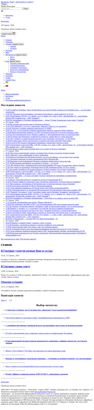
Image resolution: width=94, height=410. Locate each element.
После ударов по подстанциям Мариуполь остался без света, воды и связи (35, 366)
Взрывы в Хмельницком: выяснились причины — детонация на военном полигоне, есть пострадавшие (48, 359)
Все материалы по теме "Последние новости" (19, 239)
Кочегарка (5, 21)
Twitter (8, 78)
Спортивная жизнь (17, 66)
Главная (9, 40)
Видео (12, 59)
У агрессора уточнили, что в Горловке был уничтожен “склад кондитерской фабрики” (41, 310)
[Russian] (7, 86)
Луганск (13, 48)
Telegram (9, 74)
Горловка (9, 42)
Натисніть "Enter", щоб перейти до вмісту (17, 2)
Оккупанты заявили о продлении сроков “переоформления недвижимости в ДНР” (38, 318)
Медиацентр (10, 55)
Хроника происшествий (19, 63)
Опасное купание (12, 281)
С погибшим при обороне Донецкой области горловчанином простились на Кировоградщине (44, 325)
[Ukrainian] (7, 83)
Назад (3, 36)
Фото (12, 57)
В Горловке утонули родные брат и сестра (27, 250)
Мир (7, 53)
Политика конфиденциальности (18, 100)
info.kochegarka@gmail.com (45, 392)
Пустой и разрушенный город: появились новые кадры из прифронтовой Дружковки (39, 333)
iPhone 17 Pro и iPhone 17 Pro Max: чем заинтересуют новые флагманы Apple (36, 351)
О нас (8, 17)
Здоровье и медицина (18, 68)
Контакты (9, 15)
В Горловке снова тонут (15, 266)
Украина (9, 50)
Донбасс (9, 44)
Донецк (13, 46)
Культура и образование (19, 70)
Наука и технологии (18, 72)
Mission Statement (12, 94)
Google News (11, 80)
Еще (7, 61)
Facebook (9, 76)
